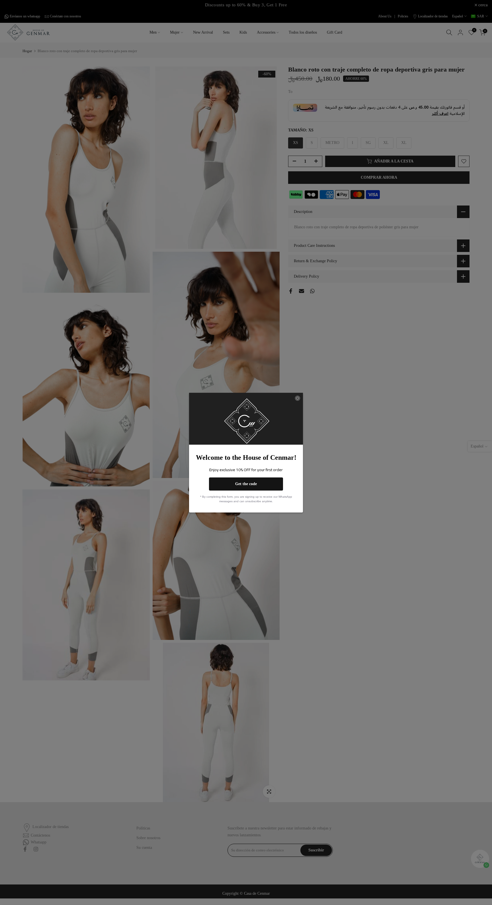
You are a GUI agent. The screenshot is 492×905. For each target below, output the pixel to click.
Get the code (246, 484)
